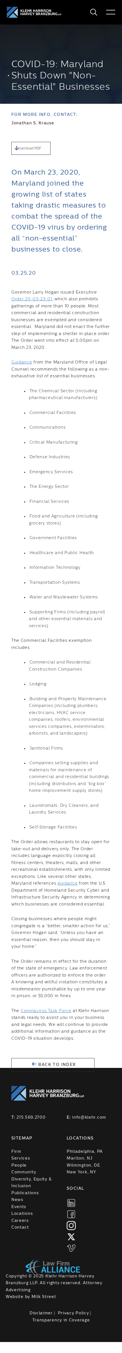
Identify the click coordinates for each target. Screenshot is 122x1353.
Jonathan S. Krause (32, 123)
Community (23, 1172)
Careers (20, 1221)
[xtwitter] (71, 1236)
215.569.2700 (30, 1118)
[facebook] (71, 1214)
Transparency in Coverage (61, 1320)
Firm (16, 1152)
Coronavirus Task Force (46, 1011)
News (17, 1200)
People (19, 1165)
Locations (22, 1214)
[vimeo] (71, 1248)
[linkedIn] (71, 1202)
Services (20, 1158)
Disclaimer (41, 1313)
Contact (20, 1227)
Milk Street (43, 1297)
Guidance (21, 362)
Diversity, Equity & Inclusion (31, 1182)
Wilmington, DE (83, 1165)
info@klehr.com (89, 1118)
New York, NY (81, 1172)
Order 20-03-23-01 (31, 299)
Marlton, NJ (79, 1158)
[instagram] (71, 1225)
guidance (68, 883)
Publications (25, 1193)
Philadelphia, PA (85, 1152)
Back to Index (56, 1065)
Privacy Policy (73, 1313)
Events (18, 1207)
